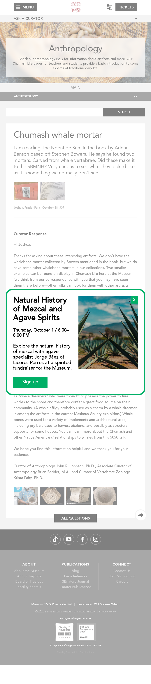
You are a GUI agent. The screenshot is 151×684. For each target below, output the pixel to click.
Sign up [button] (30, 382)
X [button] (134, 300)
